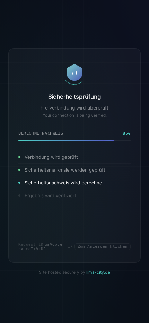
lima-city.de (98, 272)
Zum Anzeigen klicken (103, 246)
